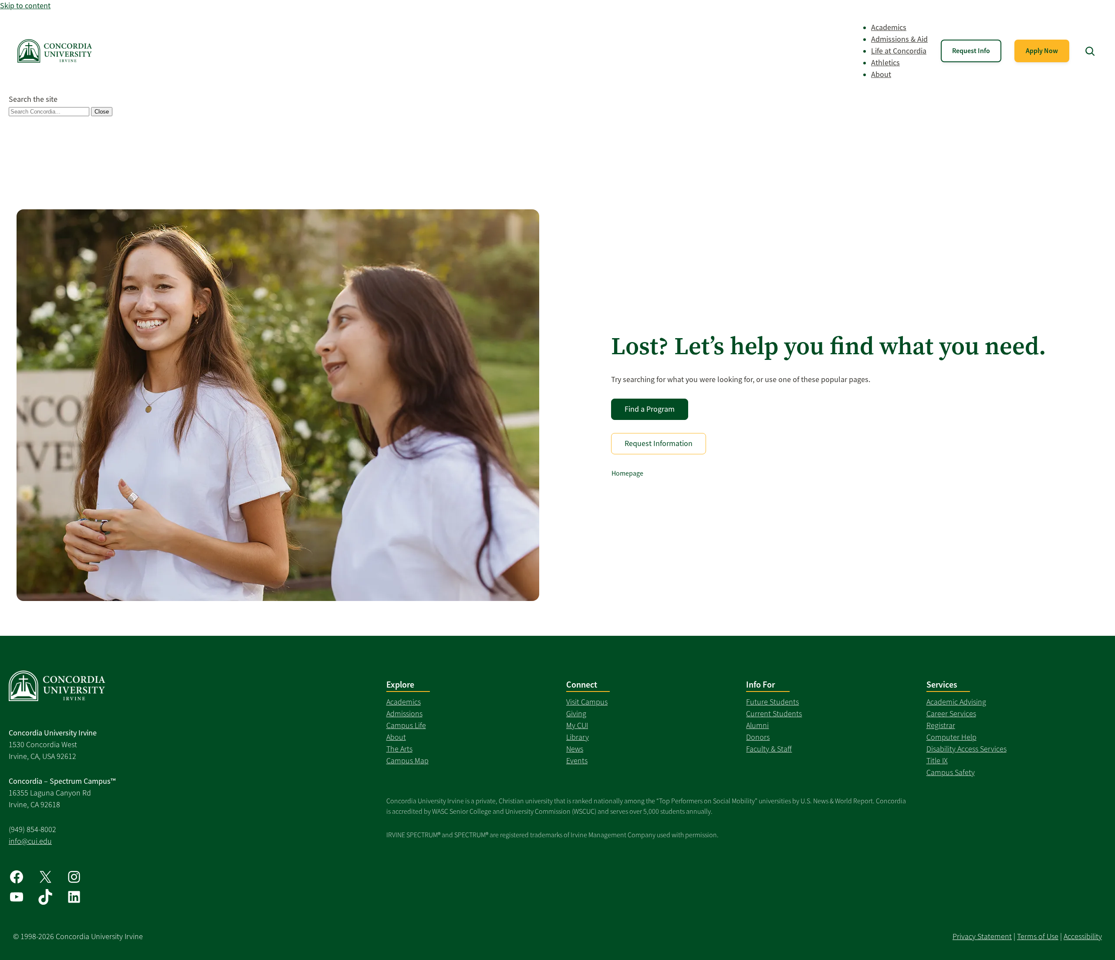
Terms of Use (1037, 936)
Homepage (627, 473)
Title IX (937, 760)
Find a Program (650, 409)
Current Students (774, 713)
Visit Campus (587, 702)
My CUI (577, 725)
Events (577, 760)
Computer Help (951, 737)
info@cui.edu (30, 841)
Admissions (404, 713)
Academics (403, 702)
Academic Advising (956, 702)
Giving (576, 713)
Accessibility (1083, 936)
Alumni (757, 725)
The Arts (399, 749)
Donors (758, 737)
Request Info (971, 50)
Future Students (772, 702)
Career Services (951, 713)
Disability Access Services (966, 749)
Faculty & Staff (769, 749)
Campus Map (407, 760)
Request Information (659, 443)
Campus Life (406, 725)
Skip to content (25, 5)
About (396, 737)
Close (102, 111)
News (574, 749)
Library (577, 737)
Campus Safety (950, 772)
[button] (1090, 51)
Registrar (940, 725)
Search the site (33, 99)
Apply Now (1042, 50)
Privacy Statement (982, 936)
